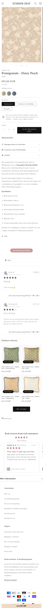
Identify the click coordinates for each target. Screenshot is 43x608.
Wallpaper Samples (11, 546)
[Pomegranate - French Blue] (14, 93)
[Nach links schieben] (16, 66)
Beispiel (7, 109)
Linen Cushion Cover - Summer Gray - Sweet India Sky (10, 367)
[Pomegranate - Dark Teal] (9, 93)
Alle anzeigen (21, 409)
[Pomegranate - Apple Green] (4, 93)
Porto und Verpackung (12, 503)
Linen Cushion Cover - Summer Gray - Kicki (30, 367)
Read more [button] (32, 459)
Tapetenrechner (7, 137)
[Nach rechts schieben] (26, 66)
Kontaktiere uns (9, 518)
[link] (21, 469)
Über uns (7, 494)
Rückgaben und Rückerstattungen (15, 508)
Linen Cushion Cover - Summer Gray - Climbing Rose (10, 397)
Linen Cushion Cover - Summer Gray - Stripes (30, 397)
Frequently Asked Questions (13, 532)
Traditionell (8, 104)
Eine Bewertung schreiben (21, 250)
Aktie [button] (6, 236)
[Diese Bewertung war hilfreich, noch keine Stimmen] (33, 295)
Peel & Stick (8, 551)
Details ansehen (10, 580)
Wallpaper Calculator (11, 537)
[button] (2, 3)
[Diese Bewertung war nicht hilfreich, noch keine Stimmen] (37, 295)
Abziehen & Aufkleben (26, 104)
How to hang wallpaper (12, 541)
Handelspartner (9, 513)
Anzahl (4, 125)
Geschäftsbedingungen (12, 499)
